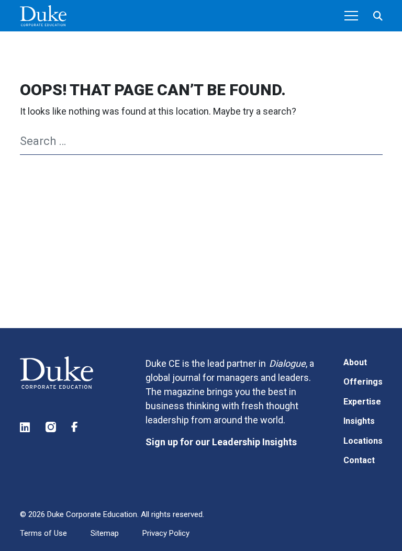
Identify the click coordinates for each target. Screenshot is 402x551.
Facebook (77, 427)
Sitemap (105, 533)
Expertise (362, 402)
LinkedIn (25, 427)
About (355, 362)
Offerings (363, 382)
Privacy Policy (165, 533)
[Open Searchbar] (378, 15)
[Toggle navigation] (351, 16)
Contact (359, 460)
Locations (363, 441)
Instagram (51, 427)
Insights (359, 421)
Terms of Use (43, 533)
